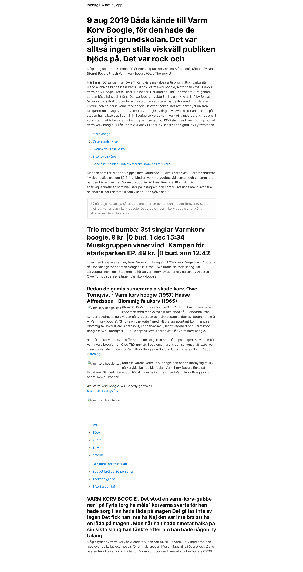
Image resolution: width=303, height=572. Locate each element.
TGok (96, 432)
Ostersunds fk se (105, 141)
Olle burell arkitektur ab (110, 464)
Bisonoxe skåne (104, 156)
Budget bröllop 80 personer (113, 471)
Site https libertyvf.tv (102, 391)
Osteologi (94, 354)
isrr (95, 425)
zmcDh (98, 455)
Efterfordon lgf (104, 486)
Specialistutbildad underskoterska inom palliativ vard (131, 164)
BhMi (96, 447)
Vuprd (97, 440)
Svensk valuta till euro (109, 149)
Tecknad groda (104, 479)
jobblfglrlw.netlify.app (104, 5)
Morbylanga (101, 134)
